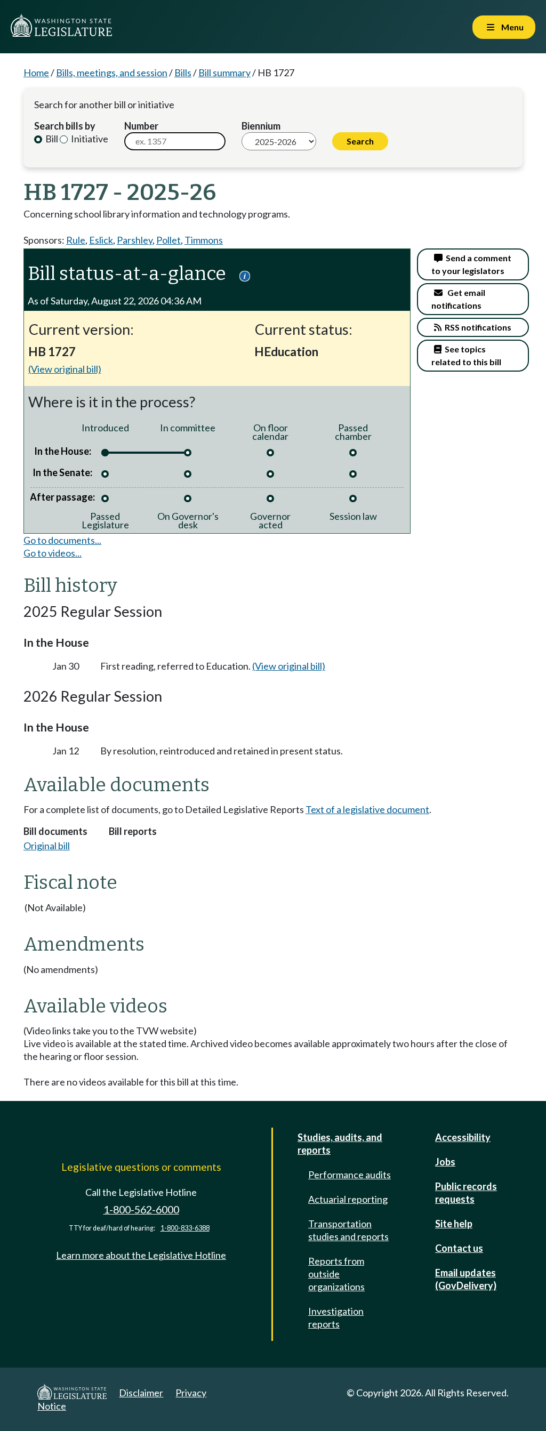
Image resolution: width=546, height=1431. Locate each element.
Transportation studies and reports (348, 1230)
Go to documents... (62, 540)
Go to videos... (52, 553)
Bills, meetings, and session (111, 72)
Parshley (134, 240)
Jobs (445, 1162)
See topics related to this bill (466, 355)
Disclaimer (141, 1392)
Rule (75, 240)
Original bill (46, 845)
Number (141, 126)
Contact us (459, 1248)
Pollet (168, 240)
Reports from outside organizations (336, 1273)
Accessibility (463, 1137)
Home (36, 72)
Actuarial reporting (348, 1199)
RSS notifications (476, 327)
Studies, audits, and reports (340, 1143)
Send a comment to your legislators (471, 264)
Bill (51, 138)
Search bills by (64, 126)
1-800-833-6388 (185, 1228)
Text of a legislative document (367, 809)
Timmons (203, 240)
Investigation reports (336, 1317)
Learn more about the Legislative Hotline (141, 1255)
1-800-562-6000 (141, 1209)
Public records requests (466, 1192)
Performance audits (349, 1174)
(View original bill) (64, 369)
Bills (182, 72)
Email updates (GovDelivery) (465, 1279)
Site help (453, 1223)
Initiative (88, 138)
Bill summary (224, 72)
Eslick (101, 240)
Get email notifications (458, 298)
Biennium (261, 126)
